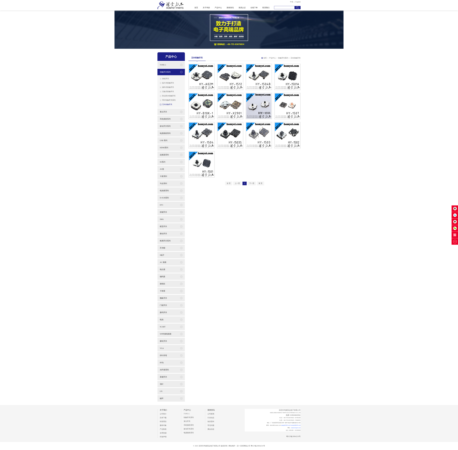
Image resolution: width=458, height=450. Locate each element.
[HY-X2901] (230, 119)
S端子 (162, 255)
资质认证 (242, 8)
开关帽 (162, 248)
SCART (162, 327)
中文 (291, 2)
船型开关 (163, 226)
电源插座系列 (165, 133)
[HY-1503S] (230, 148)
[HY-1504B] (259, 89)
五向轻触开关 (167, 104)
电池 (161, 320)
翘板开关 (163, 298)
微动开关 (163, 234)
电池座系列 (164, 191)
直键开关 (163, 377)
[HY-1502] (287, 148)
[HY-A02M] (201, 89)
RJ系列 (162, 162)
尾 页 (260, 183)
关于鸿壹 (206, 8)
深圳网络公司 (245, 446)
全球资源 (163, 433)
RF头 (162, 363)
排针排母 (163, 355)
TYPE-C (163, 65)
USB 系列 (163, 140)
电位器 (162, 269)
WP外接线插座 (165, 334)
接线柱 (162, 284)
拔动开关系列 (165, 126)
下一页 (251, 183)
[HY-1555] (259, 119)
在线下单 (254, 8)
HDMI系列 (164, 148)
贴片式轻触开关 (168, 83)
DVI (161, 205)
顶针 (161, 384)
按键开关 (163, 212)
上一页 (237, 183)
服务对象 (163, 425)
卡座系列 (163, 176)
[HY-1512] (230, 89)
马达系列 (163, 183)
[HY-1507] (287, 119)
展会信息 (211, 429)
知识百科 (211, 421)
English (298, 2)
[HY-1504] (201, 148)
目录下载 (163, 418)
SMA (162, 219)
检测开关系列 (165, 241)
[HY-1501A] (287, 89)
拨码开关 (163, 312)
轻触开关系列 (283, 58)
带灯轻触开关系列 (169, 100)
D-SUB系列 (164, 198)
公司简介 (163, 414)
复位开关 (163, 112)
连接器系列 (164, 155)
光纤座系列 (164, 370)
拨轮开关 (163, 341)
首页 (196, 8)
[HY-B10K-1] (201, 119)
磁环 (161, 398)
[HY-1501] (201, 177)
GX (161, 391)
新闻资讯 (230, 8)
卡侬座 (162, 291)
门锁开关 (163, 305)
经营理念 (163, 421)
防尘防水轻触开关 (169, 96)
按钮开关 (165, 79)
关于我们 (163, 410)
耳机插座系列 (165, 119)
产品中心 (218, 8)
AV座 (162, 169)
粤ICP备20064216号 (293, 436)
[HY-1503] (259, 148)
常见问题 (211, 425)
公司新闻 (211, 414)
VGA (162, 348)
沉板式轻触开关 (168, 91)
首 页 (229, 183)
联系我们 (266, 8)
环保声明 (163, 437)
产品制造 (163, 429)
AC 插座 (163, 262)
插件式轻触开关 (168, 87)
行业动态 (211, 418)
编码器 (162, 277)
